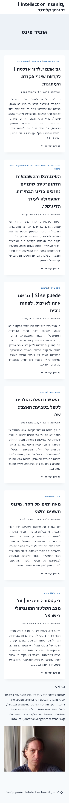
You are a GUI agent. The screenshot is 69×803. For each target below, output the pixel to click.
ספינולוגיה (49, 496)
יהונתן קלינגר (49, 92)
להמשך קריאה (51, 146)
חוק (31, 165)
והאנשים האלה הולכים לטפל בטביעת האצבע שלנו (38, 407)
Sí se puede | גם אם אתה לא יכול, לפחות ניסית (39, 303)
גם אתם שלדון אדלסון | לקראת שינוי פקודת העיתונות (37, 76)
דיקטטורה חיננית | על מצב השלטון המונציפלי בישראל (38, 608)
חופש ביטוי (36, 61)
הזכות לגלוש (54, 165)
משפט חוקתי (23, 61)
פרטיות (43, 392)
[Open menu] (7, 7)
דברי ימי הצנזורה (52, 61)
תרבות (44, 287)
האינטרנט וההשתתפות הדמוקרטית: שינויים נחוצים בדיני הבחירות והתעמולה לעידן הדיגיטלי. (38, 191)
